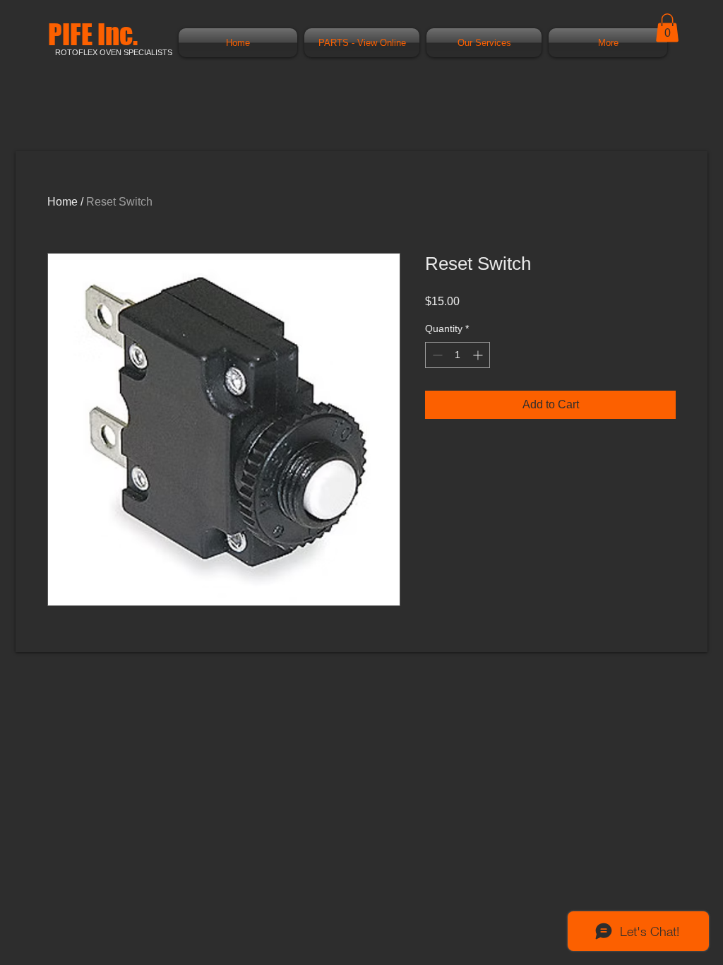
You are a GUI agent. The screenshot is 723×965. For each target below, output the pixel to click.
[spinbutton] (457, 355)
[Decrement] (436, 355)
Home (62, 202)
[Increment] (479, 355)
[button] (667, 27)
